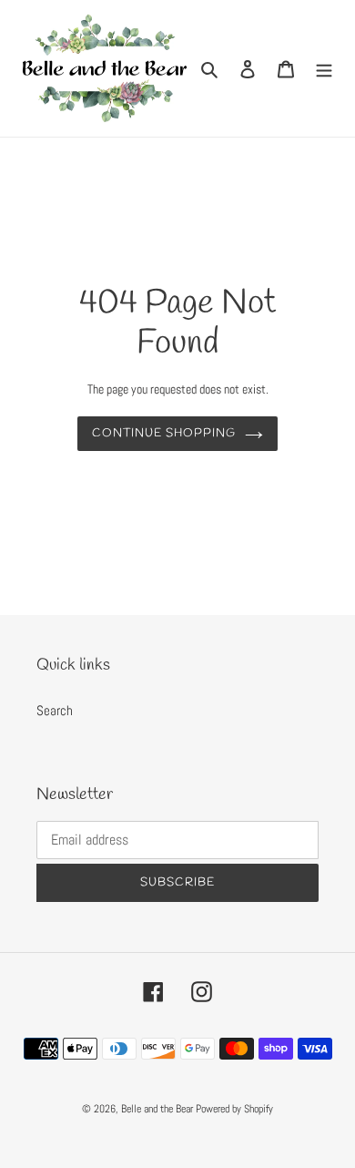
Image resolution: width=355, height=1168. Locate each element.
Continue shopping (164, 433)
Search (54, 710)
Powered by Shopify (234, 1108)
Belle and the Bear (157, 1108)
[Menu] (324, 68)
